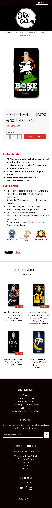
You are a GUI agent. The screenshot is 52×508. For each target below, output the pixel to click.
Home (7, 32)
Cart (43, 3)
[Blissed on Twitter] (21, 488)
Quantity (10, 133)
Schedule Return (26, 401)
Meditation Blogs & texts (26, 456)
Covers (26, 465)
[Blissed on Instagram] (30, 488)
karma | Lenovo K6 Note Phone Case (13, 361)
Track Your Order (26, 398)
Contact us (32, 222)
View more (26, 275)
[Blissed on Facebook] (26, 488)
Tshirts (26, 462)
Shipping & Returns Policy (26, 404)
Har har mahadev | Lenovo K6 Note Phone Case (13, 315)
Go (47, 434)
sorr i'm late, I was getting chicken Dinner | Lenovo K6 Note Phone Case (38, 316)
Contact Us (26, 408)
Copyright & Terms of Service (26, 411)
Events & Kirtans (26, 459)
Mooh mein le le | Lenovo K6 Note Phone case (38, 362)
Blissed (30, 499)
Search (26, 395)
